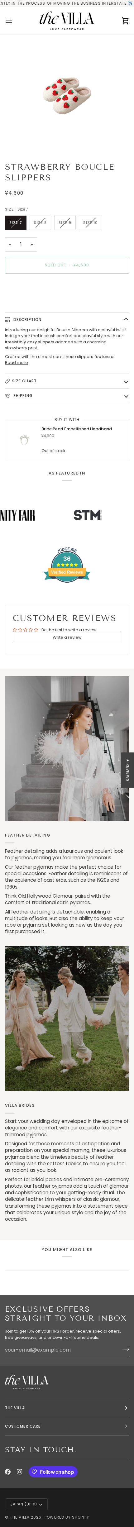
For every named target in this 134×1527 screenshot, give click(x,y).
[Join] (124, 1349)
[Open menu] (14, 21)
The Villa (20, 1517)
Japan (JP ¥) (23, 1504)
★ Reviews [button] (128, 770)
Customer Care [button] (23, 1426)
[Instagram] (19, 1472)
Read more (16, 362)
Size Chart (24, 381)
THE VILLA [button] (15, 1407)
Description (26, 319)
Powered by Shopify (67, 1517)
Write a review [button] (67, 637)
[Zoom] (67, 96)
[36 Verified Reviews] (67, 594)
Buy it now (67, 286)
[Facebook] (8, 1472)
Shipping (22, 395)
